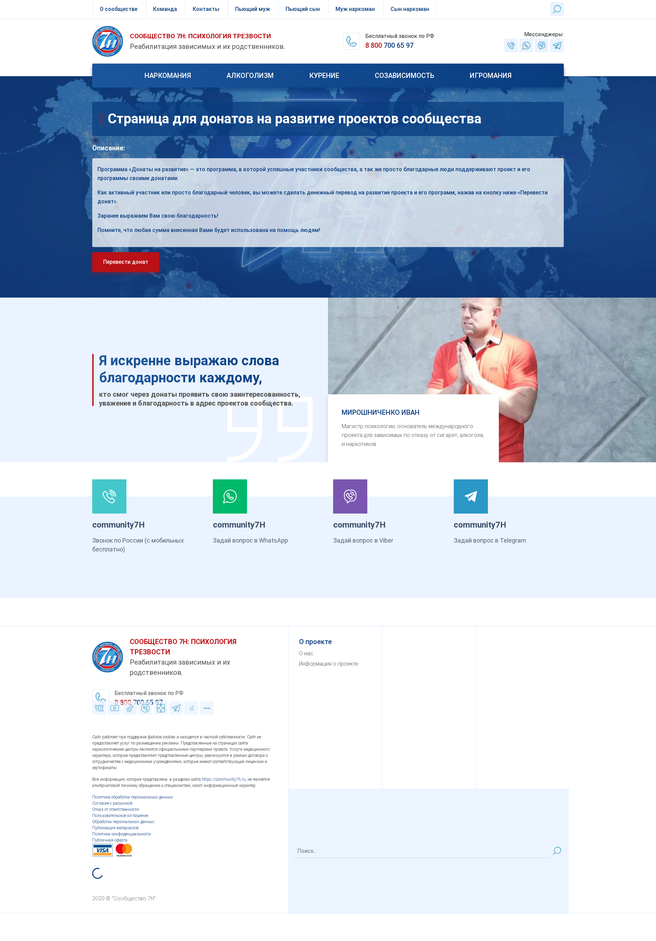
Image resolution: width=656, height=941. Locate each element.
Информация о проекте (328, 663)
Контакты (206, 9)
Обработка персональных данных (123, 821)
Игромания (490, 75)
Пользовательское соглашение (120, 815)
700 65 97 (389, 45)
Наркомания (168, 75)
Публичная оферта (109, 840)
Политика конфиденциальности (121, 834)
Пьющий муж (252, 9)
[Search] (557, 851)
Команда (165, 9)
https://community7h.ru (224, 779)
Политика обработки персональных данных (132, 797)
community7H (118, 524)
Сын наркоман (410, 9)
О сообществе (118, 9)
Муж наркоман (355, 9)
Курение (324, 75)
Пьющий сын (303, 9)
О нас (306, 653)
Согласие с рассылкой (112, 803)
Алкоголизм (250, 75)
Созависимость (404, 75)
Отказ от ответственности (115, 809)
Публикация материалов (115, 828)
